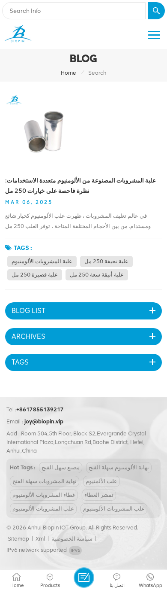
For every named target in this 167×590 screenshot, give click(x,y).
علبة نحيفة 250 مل (106, 261)
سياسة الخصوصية (71, 538)
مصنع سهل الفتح (61, 467)
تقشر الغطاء (98, 495)
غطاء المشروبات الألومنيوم (43, 495)
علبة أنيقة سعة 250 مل (97, 274)
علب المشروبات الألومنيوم (43, 508)
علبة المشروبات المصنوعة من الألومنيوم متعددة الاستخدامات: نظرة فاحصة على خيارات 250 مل (80, 185)
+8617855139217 (40, 409)
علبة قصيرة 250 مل (35, 274)
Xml (40, 538)
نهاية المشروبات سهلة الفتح (44, 481)
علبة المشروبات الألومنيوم (42, 261)
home (68, 73)
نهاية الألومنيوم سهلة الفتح (119, 467)
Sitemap (18, 538)
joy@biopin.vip (43, 421)
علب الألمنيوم (101, 481)
